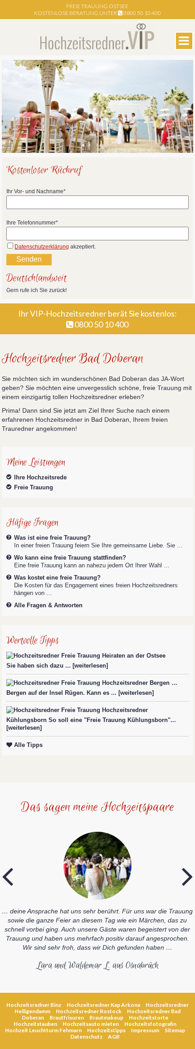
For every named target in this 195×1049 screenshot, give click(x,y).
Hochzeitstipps (106, 1030)
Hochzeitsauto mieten (91, 1023)
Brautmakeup (106, 1017)
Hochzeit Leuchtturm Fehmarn (43, 1030)
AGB (114, 1036)
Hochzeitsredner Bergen (136, 682)
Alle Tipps (27, 745)
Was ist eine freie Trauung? (52, 537)
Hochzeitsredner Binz (33, 1004)
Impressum (145, 1030)
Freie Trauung (33, 487)
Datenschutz (86, 1036)
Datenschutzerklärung (42, 247)
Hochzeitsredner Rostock (89, 1011)
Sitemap (175, 1030)
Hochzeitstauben (35, 1023)
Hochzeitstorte (148, 1017)
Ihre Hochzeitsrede (40, 477)
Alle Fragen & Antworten (48, 605)
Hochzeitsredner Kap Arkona (103, 1004)
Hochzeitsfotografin (150, 1023)
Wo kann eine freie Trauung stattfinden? (70, 557)
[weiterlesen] (90, 665)
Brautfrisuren (66, 1017)
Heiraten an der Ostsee (134, 655)
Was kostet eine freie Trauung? (57, 577)
